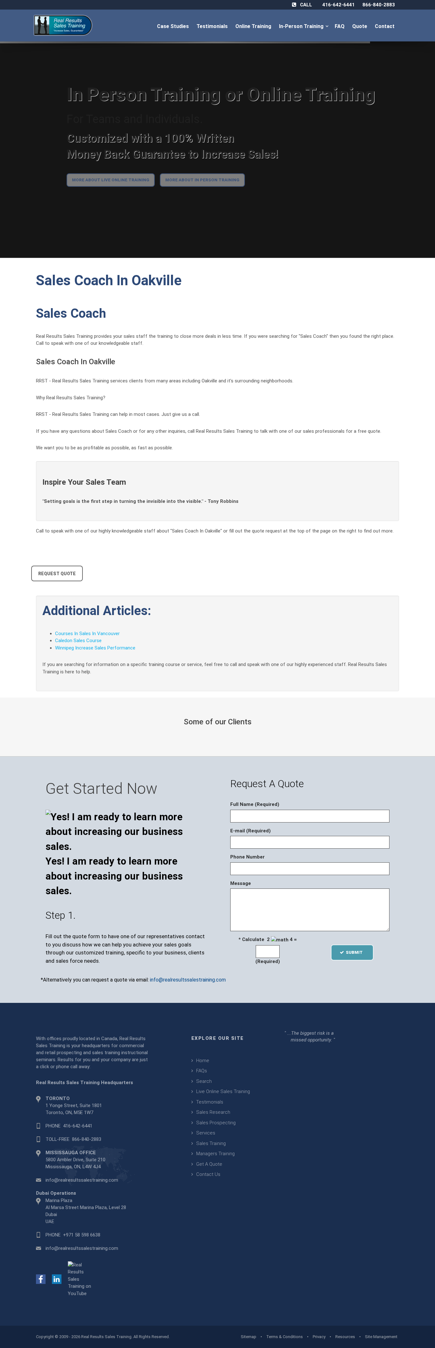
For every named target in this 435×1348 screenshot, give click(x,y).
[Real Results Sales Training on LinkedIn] (56, 1279)
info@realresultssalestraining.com (188, 980)
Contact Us (208, 1174)
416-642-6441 (338, 5)
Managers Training (215, 1153)
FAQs (201, 1071)
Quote (360, 26)
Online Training (254, 26)
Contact (385, 26)
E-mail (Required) (250, 831)
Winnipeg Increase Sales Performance (95, 648)
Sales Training (211, 1143)
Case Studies (173, 26)
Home (202, 1060)
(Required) (267, 961)
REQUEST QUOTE (57, 573)
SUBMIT (356, 952)
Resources (345, 1336)
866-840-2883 (378, 5)
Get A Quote (209, 1164)
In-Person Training (302, 26)
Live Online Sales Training (223, 1091)
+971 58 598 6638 (81, 1235)
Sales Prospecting (216, 1123)
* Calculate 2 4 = (268, 939)
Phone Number (247, 857)
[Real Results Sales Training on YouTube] (80, 1279)
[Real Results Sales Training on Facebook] (41, 1279)
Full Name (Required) (254, 804)
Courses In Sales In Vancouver (87, 633)
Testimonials (212, 26)
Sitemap (248, 1336)
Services (205, 1133)
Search (204, 1081)
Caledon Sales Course (78, 640)
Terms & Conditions (284, 1336)
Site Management (381, 1336)
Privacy (319, 1336)
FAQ (340, 26)
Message (240, 883)
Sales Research (213, 1112)
